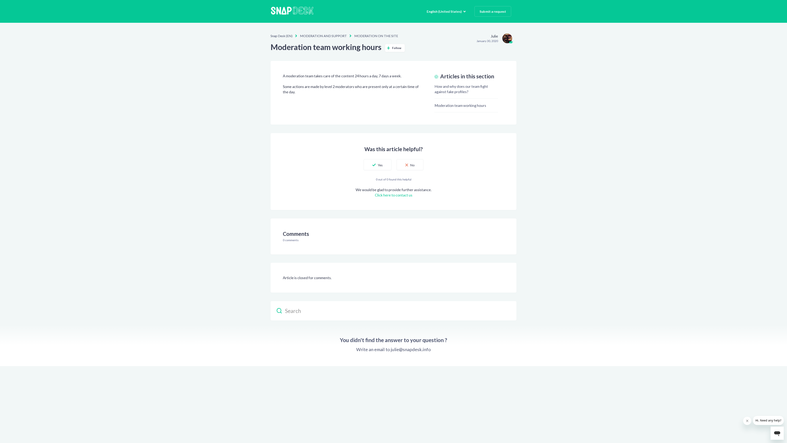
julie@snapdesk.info (411, 349)
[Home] (292, 11)
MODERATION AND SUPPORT (323, 36)
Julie (494, 36)
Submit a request (493, 11)
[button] (377, 164)
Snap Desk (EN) (281, 36)
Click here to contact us (393, 195)
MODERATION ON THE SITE (376, 36)
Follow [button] (396, 48)
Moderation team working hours (460, 105)
